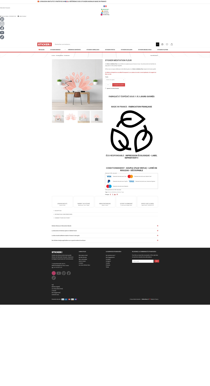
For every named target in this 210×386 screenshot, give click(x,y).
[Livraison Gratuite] (62, 199)
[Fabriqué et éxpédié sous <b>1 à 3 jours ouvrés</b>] (132, 92)
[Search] (157, 44)
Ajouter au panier (119, 84)
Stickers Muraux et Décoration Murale (61, 226)
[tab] (105, 210)
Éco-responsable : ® (131, 156)
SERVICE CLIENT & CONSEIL (147, 203)
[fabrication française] (104, 199)
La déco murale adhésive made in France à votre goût (65, 235)
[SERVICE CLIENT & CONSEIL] (147, 199)
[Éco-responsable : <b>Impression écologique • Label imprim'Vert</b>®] (132, 131)
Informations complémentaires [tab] (63, 214)
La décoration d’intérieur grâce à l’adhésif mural (64, 230)
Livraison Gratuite (62, 203)
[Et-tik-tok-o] (54, 278)
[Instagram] (54, 273)
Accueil (53, 55)
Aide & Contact (22, 16)
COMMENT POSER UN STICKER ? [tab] (62, 218)
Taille (106, 77)
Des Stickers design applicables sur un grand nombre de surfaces (68, 240)
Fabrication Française (5, 7)
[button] (162, 44)
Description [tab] (58, 210)
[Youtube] (59, 273)
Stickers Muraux (59, 55)
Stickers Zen (66, 55)
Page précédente (154, 55)
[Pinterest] (64, 273)
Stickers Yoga (120, 192)
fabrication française (105, 203)
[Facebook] (69, 273)
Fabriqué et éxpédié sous (131, 96)
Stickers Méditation (112, 192)
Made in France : (131, 107)
